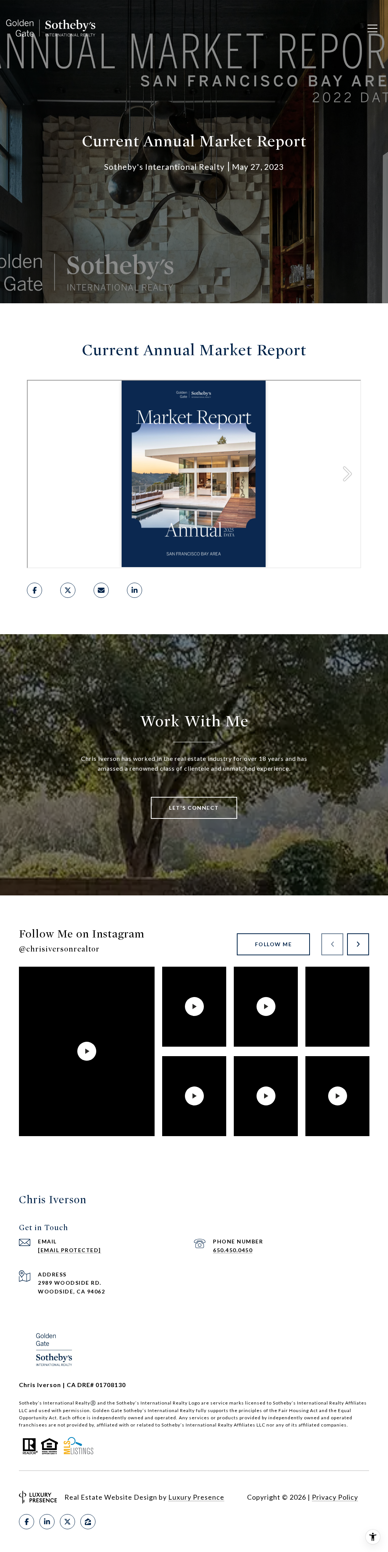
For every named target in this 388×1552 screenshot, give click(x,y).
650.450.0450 (232, 1250)
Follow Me (273, 944)
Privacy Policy (335, 1497)
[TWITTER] (67, 1521)
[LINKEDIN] (47, 1521)
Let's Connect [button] (194, 807)
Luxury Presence (196, 1497)
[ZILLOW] (87, 1521)
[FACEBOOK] (26, 1521)
